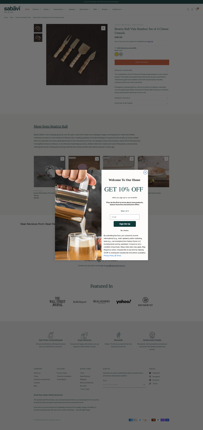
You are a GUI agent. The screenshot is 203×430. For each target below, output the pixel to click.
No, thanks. (125, 230)
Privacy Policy (109, 256)
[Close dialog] (145, 172)
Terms (118, 256)
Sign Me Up (124, 224)
